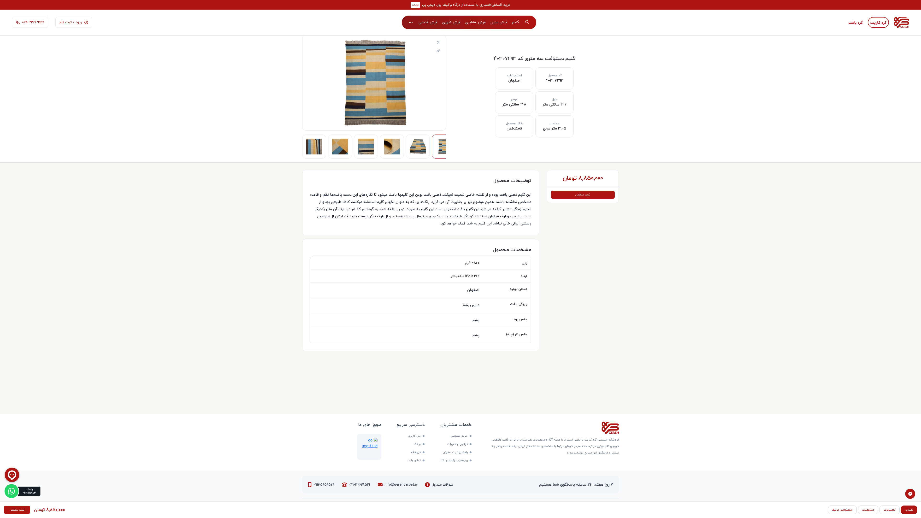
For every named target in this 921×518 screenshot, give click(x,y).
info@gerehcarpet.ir (400, 485)
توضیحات (890, 510)
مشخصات (868, 510)
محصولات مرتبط (842, 510)
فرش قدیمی (428, 22)
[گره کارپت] (878, 22)
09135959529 (323, 485)
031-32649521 (359, 485)
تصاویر (909, 510)
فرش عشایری (475, 22)
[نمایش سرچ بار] (527, 22)
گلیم (515, 22)
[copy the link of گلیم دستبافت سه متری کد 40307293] (438, 51)
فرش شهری (451, 22)
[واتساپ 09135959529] (11, 491)
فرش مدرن (498, 22)
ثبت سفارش (582, 195)
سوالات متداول (442, 485)
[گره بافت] (855, 22)
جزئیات (415, 5)
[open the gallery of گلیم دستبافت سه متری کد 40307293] (438, 43)
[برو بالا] (910, 494)
